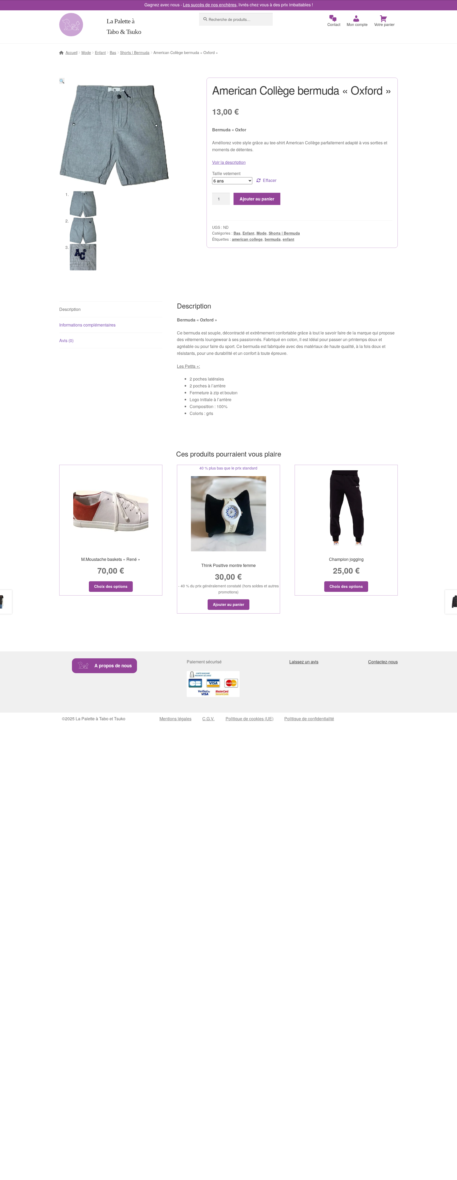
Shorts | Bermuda (134, 52)
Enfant (100, 52)
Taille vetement (226, 173)
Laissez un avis (303, 662)
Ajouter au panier (257, 199)
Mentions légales (175, 719)
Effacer (269, 180)
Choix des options (110, 586)
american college (247, 239)
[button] (62, 81)
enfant (288, 239)
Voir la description (229, 162)
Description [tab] (70, 309)
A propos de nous (113, 665)
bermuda (273, 239)
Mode (86, 52)
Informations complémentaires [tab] (87, 325)
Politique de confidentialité (309, 719)
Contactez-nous (383, 662)
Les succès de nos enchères (209, 5)
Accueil (71, 52)
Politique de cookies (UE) (249, 719)
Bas (113, 52)
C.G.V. (208, 719)
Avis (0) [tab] (66, 340)
